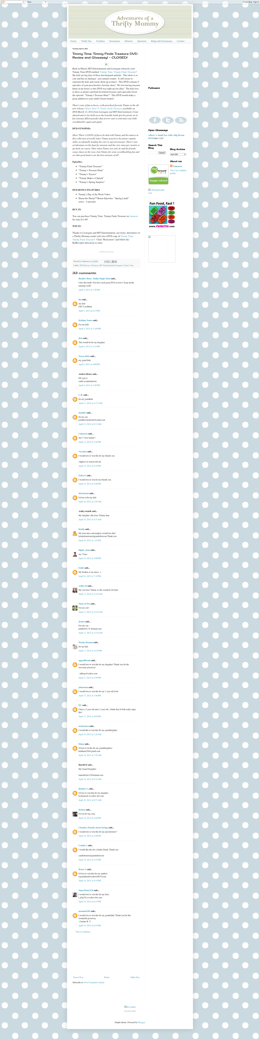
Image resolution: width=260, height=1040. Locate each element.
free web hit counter (130, 1011)
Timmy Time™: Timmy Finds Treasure (103, 108)
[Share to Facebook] (113, 261)
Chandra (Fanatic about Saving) (93, 827)
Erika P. (82, 475)
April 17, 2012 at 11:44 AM (90, 611)
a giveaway (106, 252)
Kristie (82, 529)
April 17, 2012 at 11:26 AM (90, 593)
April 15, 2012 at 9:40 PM (90, 483)
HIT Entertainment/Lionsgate (110, 265)
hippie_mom (84, 549)
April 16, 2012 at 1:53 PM (90, 540)
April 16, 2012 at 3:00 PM (90, 558)
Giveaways (114, 41)
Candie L (83, 845)
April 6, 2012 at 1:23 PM (89, 346)
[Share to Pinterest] (115, 261)
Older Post (134, 977)
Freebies (100, 41)
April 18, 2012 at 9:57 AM (90, 800)
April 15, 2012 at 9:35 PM (90, 465)
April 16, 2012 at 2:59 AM (90, 501)
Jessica (82, 621)
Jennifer (82, 412)
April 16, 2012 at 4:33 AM (90, 519)
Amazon (133, 216)
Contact (180, 41)
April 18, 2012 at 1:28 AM (90, 734)
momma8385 (84, 911)
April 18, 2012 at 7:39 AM (90, 755)
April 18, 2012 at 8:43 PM (90, 925)
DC (80, 705)
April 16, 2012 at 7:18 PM (90, 576)
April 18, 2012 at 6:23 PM (90, 901)
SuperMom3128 (86, 890)
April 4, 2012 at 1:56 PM (89, 289)
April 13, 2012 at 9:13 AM (90, 424)
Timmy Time (128, 265)
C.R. (81, 394)
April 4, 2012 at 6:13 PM (89, 310)
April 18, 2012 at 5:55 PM (90, 880)
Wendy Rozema (86, 642)
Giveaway (94, 265)
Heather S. (83, 788)
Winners (129, 41)
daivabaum (84, 493)
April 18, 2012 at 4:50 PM (90, 835)
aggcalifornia (84, 660)
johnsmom (83, 687)
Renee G (82, 869)
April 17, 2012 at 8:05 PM (90, 716)
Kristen (82, 809)
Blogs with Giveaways (161, 41)
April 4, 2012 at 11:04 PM (90, 328)
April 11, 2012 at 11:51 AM (90, 403)
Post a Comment (83, 931)
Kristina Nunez (85, 320)
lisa (80, 299)
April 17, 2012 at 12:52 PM (90, 650)
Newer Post (78, 977)
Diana (81, 743)
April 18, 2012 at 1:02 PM (90, 817)
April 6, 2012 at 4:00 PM (89, 364)
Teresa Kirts (84, 356)
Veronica (83, 451)
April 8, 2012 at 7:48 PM (89, 385)
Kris (80, 338)
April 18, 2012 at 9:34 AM (90, 779)
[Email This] (105, 261)
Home (73, 41)
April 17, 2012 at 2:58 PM (90, 677)
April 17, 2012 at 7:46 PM (90, 695)
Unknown (83, 433)
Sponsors (141, 41)
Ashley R (83, 585)
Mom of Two (84, 603)
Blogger (141, 1022)
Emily (81, 567)
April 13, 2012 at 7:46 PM (90, 441)
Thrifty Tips (86, 41)
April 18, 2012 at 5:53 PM (90, 859)
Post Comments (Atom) (94, 982)
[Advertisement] (106, 954)
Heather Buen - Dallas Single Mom (94, 278)
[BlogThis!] (108, 261)
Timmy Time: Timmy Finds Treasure (118, 71)
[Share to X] (110, 261)
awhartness (84, 726)
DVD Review (85, 265)
